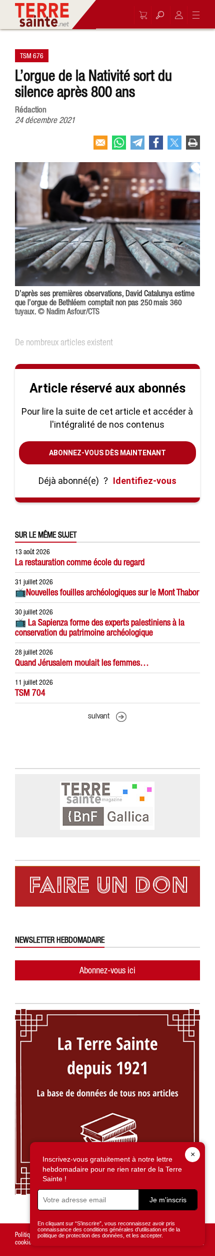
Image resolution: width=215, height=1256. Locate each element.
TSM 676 (32, 56)
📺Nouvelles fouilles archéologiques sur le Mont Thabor (107, 592)
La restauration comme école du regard (79, 562)
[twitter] (175, 147)
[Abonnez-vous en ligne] (140, 15)
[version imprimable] (193, 147)
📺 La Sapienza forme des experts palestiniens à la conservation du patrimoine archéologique (99, 627)
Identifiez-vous (144, 480)
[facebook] (156, 147)
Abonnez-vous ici (108, 970)
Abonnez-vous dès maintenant (107, 453)
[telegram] (137, 147)
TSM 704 (30, 692)
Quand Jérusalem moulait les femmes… (82, 662)
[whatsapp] (119, 147)
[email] (101, 147)
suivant (99, 716)
